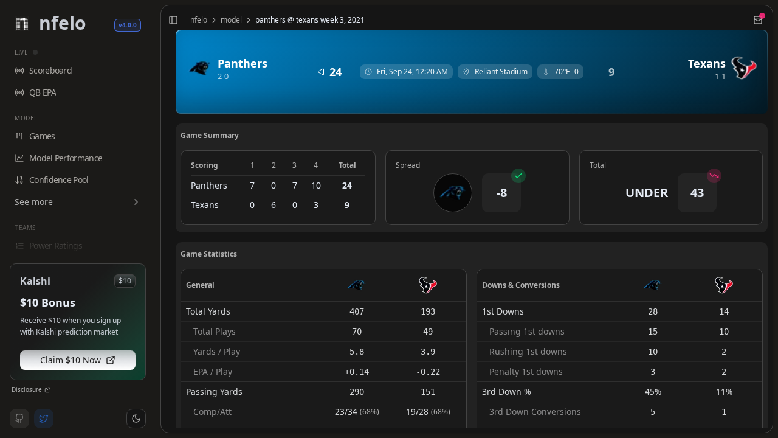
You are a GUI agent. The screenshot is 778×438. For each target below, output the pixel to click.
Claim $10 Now (70, 360)
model (231, 20)
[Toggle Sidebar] (155, 219)
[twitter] (43, 418)
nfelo (198, 20)
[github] (19, 418)
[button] (136, 418)
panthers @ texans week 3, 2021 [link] (310, 20)
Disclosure (27, 389)
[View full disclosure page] (47, 390)
